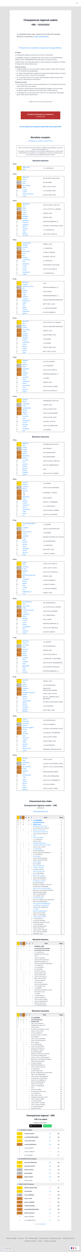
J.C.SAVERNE (37, 820)
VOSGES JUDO (37, 824)
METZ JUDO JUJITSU (39, 875)
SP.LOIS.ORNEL (37, 862)
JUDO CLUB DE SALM (39, 871)
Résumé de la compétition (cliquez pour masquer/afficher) (41, 48)
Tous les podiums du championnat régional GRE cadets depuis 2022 (40, 126)
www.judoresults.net (40, 811)
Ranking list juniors (68, 1238)
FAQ (26, 1238)
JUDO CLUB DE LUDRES (39, 916)
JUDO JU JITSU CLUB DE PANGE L (42, 888)
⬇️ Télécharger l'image (35, 1125)
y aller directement (41, 37)
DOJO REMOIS (37, 856)
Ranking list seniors (56, 1238)
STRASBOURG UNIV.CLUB (40, 826)
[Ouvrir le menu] (77, 3)
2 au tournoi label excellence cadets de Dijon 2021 (43, 69)
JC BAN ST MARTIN (38, 867)
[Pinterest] (9, 1248)
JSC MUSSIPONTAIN (38, 822)
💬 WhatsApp (47, 1125)
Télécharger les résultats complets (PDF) (40, 141)
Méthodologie (33, 1238)
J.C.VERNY (36, 909)
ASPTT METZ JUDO (38, 897)
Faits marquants (44, 1238)
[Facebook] (4, 1248)
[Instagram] (6, 1248)
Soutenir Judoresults (50, 1241)
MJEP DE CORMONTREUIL (40, 911)
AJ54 (34, 835)
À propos (21, 1238)
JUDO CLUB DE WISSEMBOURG (41, 903)
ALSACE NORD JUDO (38, 865)
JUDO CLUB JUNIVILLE (39, 830)
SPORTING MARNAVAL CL (40, 843)
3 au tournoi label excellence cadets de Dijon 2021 (47, 77)
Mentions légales (12, 1238)
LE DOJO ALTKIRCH (38, 837)
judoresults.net (42, 1224)
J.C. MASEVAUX (37, 849)
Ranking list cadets (30, 1241)
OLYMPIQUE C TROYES (39, 881)
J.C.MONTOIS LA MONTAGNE (41, 905)
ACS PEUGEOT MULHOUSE (40, 831)
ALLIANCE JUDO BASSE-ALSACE (42, 845)
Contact (40, 1241)
